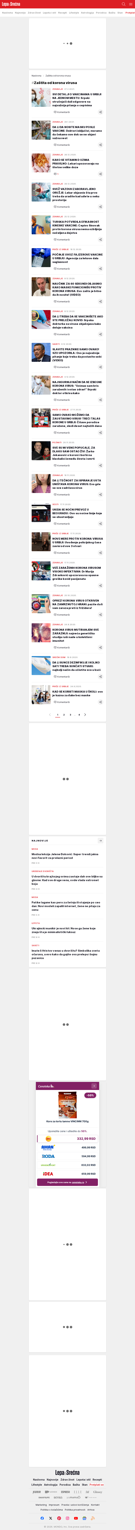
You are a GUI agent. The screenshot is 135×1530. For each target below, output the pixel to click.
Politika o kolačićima (52, 1509)
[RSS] (92, 1518)
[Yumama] (74, 1497)
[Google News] (84, 1518)
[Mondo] (51, 1492)
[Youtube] (75, 1518)
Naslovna (36, 75)
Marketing (41, 1504)
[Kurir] (37, 1492)
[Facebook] (42, 1518)
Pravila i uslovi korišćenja (75, 1504)
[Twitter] (50, 1518)
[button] (61, 112)
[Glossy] (97, 1492)
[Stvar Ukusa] (91, 1497)
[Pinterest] (59, 1518)
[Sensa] (58, 1497)
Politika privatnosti (75, 1509)
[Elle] (77, 1492)
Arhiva (90, 1509)
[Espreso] (65, 1492)
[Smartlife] (44, 1497)
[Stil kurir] (87, 1492)
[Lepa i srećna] (10, 4)
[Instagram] (67, 1518)
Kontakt (95, 1504)
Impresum (54, 1504)
